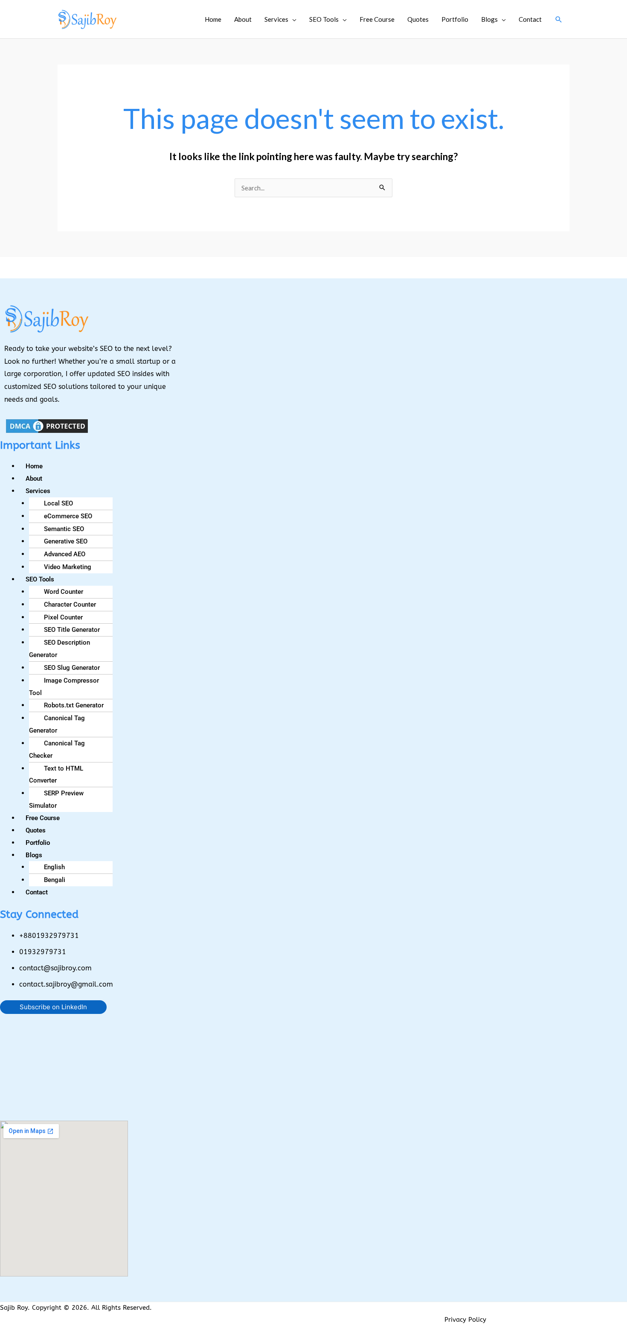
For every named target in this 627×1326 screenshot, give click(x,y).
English (54, 867)
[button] (558, 19)
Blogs (489, 19)
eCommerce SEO (68, 516)
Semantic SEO (64, 529)
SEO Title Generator (72, 630)
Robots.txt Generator (74, 705)
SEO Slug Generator (72, 668)
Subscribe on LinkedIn (53, 1007)
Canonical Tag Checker (57, 749)
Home (213, 19)
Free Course (377, 19)
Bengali (54, 880)
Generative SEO (65, 541)
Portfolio (454, 19)
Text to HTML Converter (56, 775)
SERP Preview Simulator (56, 799)
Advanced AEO (64, 554)
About (243, 19)
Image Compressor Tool (64, 687)
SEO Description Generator (59, 649)
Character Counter (70, 604)
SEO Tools (324, 19)
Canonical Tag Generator (57, 724)
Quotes (418, 19)
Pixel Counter (63, 617)
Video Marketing (67, 567)
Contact (530, 19)
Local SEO (58, 503)
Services (276, 19)
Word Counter (63, 592)
